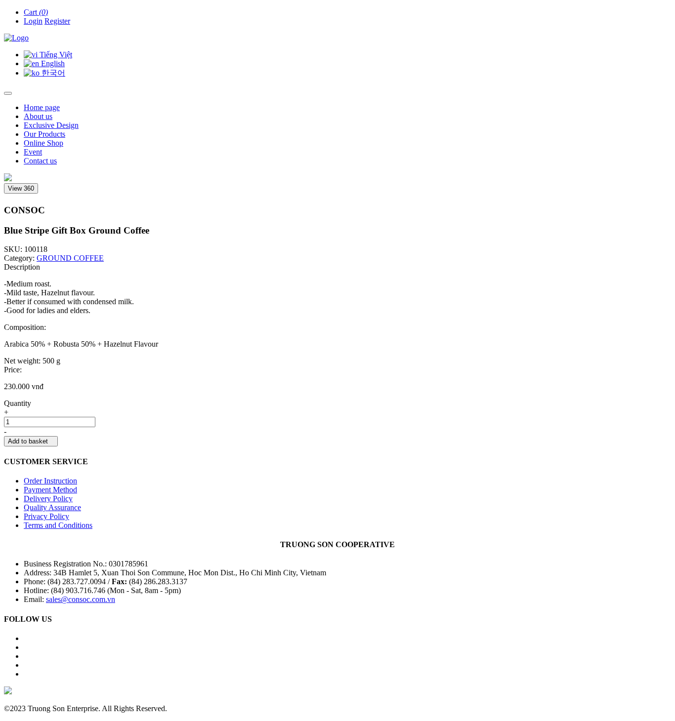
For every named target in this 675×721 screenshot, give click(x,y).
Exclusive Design (51, 125)
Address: (38, 572)
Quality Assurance (52, 507)
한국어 (52, 73)
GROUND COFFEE (70, 258)
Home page (42, 107)
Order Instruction (50, 481)
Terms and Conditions (58, 525)
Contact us (40, 161)
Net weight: (22, 361)
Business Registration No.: (66, 564)
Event (33, 152)
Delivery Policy (48, 498)
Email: (35, 599)
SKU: (14, 249)
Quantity (17, 403)
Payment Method (50, 489)
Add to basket (31, 441)
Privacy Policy (46, 516)
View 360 (21, 188)
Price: (13, 369)
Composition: (25, 327)
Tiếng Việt (55, 54)
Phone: (35, 581)
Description (22, 267)
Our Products (44, 134)
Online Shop (43, 143)
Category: (19, 258)
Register (57, 21)
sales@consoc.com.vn (80, 599)
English (52, 63)
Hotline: (37, 590)
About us (38, 116)
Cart (36, 12)
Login (33, 21)
